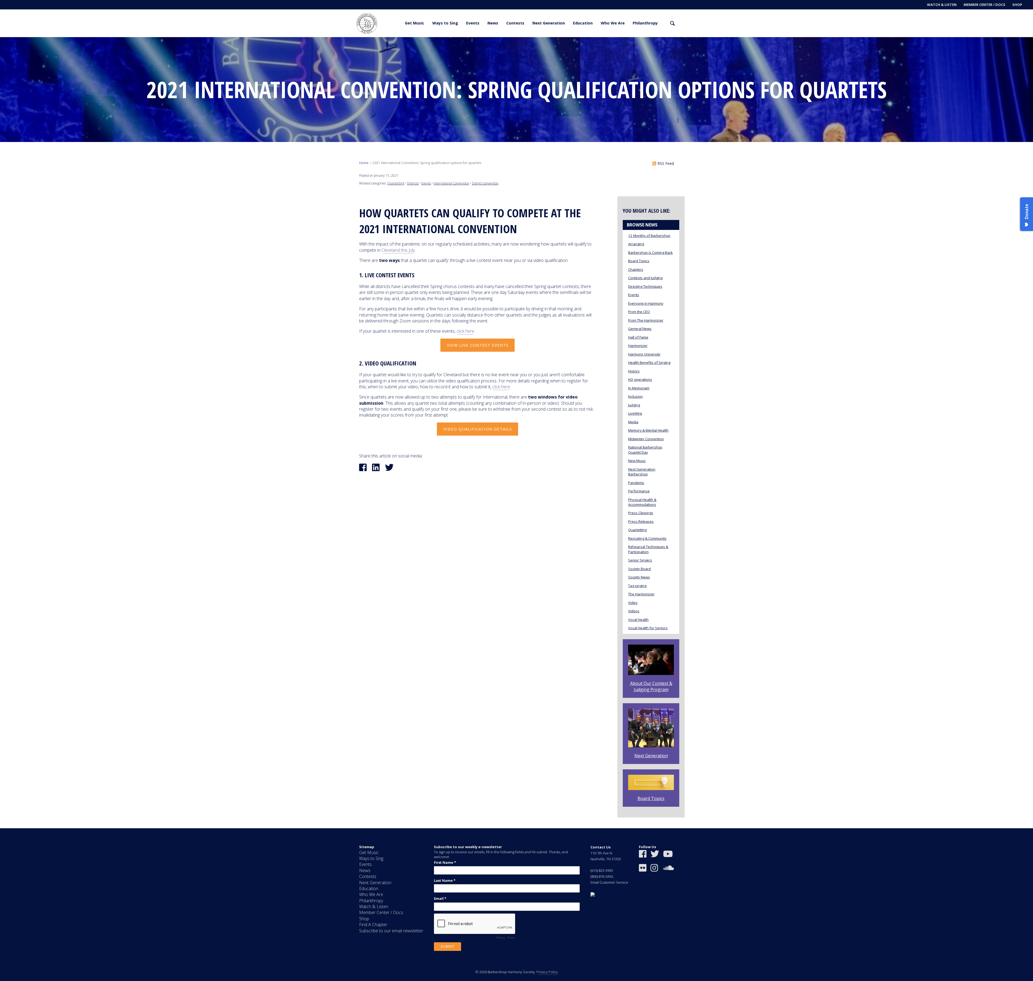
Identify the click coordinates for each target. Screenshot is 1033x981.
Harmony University (644, 354)
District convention (485, 183)
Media (633, 422)
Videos (633, 611)
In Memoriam (638, 388)
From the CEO (639, 311)
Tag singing (637, 585)
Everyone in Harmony (645, 303)
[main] (516, 432)
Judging (634, 405)
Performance (639, 491)
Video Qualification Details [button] (477, 429)
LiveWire (635, 413)
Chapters (635, 269)
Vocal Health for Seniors (648, 627)
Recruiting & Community (647, 538)
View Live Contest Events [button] (477, 345)
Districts (413, 183)
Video (633, 602)
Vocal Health (638, 619)
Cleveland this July (398, 250)
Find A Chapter (373, 924)
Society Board (639, 568)
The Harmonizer (641, 594)
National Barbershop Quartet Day (645, 449)
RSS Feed (665, 163)
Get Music (414, 23)
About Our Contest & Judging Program (651, 686)
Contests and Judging (645, 277)
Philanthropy (645, 23)
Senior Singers (640, 560)
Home (364, 163)
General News (640, 328)
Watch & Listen (942, 4)
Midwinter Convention (646, 438)
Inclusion (635, 396)
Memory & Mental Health (648, 430)
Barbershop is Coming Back (650, 252)
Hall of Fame (638, 337)
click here (465, 331)
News (492, 23)
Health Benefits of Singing (649, 362)
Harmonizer (638, 345)
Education (583, 23)
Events (472, 23)
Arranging (636, 243)
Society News (639, 577)
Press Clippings (640, 512)
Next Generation (548, 23)
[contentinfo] (516, 904)
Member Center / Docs (984, 4)
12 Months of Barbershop (649, 235)
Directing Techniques (645, 286)
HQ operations (640, 379)
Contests (515, 23)
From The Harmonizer (645, 320)
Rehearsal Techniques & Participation (648, 549)
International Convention (451, 183)
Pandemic (636, 482)
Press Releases (641, 521)
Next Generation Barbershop (641, 472)
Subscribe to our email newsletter (391, 931)
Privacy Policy (547, 971)
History (634, 371)
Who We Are (613, 23)
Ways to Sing (445, 23)
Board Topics (638, 260)
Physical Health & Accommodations (642, 502)
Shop (1017, 4)
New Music (637, 460)
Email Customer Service (609, 882)
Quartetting (395, 183)
